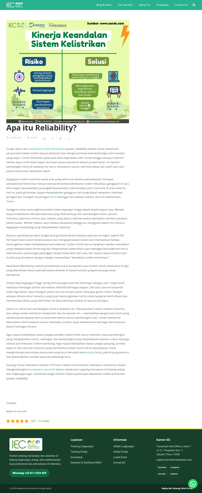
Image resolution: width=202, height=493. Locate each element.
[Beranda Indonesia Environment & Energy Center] (25, 444)
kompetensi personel (42, 369)
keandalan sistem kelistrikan (47, 149)
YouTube (162, 474)
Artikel (34, 137)
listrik (53, 197)
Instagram (175, 467)
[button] (194, 5)
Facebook (162, 467)
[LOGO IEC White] (14, 5)
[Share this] (44, 138)
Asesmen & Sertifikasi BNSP (86, 462)
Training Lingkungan (82, 446)
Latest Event (120, 457)
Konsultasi (76, 457)
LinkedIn (174, 474)
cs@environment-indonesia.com (174, 459)
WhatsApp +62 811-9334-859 (29, 473)
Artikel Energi (120, 451)
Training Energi (79, 451)
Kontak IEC (119, 462)
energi (90, 352)
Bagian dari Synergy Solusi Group (177, 488)
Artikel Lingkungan (123, 446)
